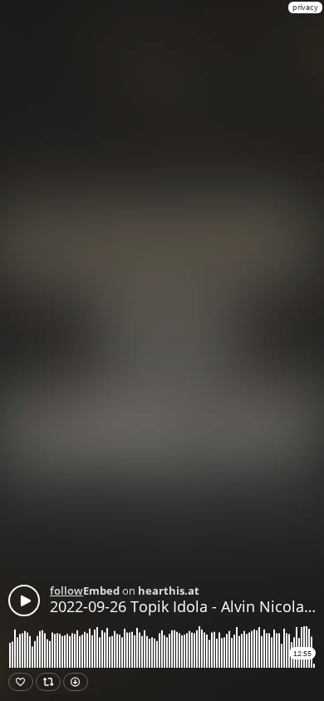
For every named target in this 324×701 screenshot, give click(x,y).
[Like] (20, 682)
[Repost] (48, 682)
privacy (305, 7)
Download (75, 682)
